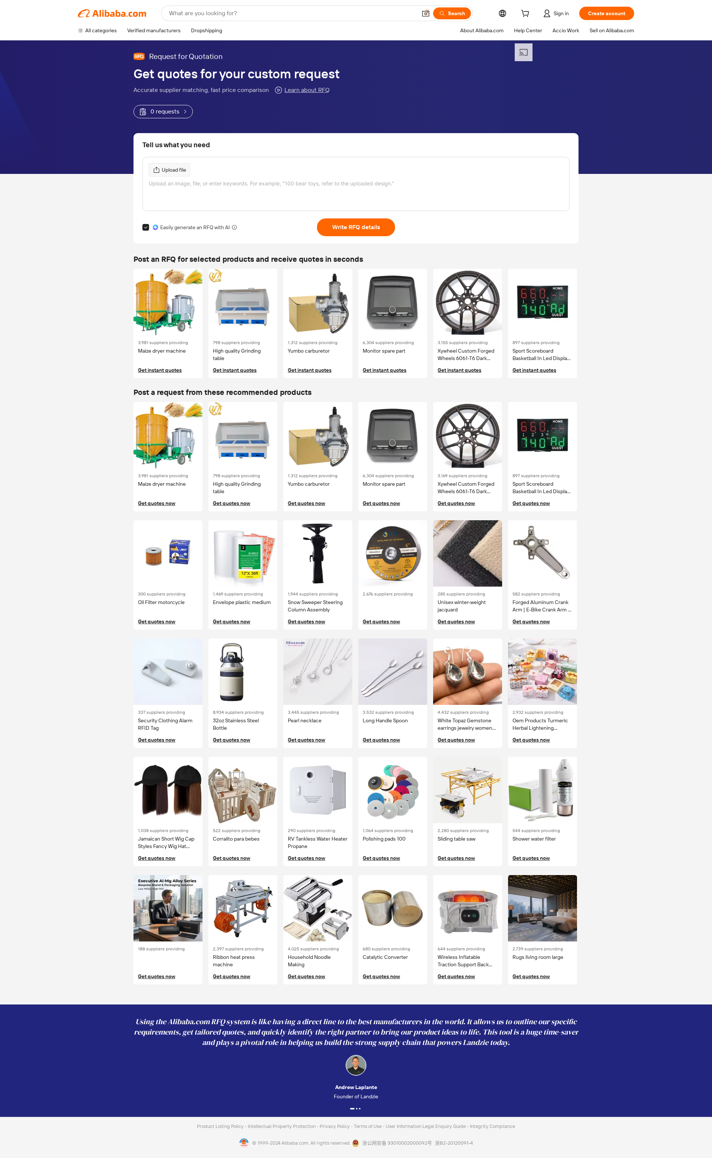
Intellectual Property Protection (282, 1126)
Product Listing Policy (221, 1126)
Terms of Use (368, 1126)
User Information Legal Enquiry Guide (426, 1126)
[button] (425, 13)
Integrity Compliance (492, 1126)
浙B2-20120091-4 (454, 1143)
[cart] (526, 14)
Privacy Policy (335, 1126)
